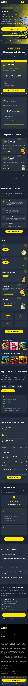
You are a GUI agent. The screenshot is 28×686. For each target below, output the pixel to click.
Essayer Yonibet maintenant (13, 539)
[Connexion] (19, 2)
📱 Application (4, 631)
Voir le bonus (13, 504)
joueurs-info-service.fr (7, 665)
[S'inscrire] (22, 2)
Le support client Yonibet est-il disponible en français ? (12, 572)
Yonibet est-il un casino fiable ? (8, 554)
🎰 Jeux (16, 634)
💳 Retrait (3, 636)
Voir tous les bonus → (5, 36)
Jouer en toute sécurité (13, 231)
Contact (14, 673)
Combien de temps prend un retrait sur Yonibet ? (13, 564)
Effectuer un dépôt (13, 477)
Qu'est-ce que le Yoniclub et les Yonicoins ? (11, 577)
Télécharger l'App (7, 390)
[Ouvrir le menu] (25, 2)
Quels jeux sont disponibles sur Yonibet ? (11, 568)
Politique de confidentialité (6, 673)
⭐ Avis (2, 634)
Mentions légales (15, 671)
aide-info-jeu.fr (5, 668)
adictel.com (4, 666)
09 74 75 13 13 (16, 652)
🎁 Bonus (16, 631)
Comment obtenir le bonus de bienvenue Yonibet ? (13, 559)
